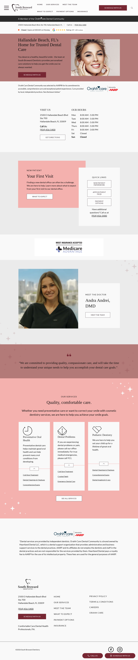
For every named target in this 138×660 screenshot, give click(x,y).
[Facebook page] (111, 649)
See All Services (69, 498)
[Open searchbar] (132, 7)
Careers (94, 607)
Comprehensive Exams (31, 485)
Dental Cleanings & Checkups (34, 480)
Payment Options (65, 11)
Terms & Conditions (101, 602)
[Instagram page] (119, 649)
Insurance (82, 11)
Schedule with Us (112, 8)
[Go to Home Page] (22, 8)
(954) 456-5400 (80, 25)
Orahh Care (96, 613)
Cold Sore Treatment (30, 475)
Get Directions (52, 137)
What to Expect (45, 11)
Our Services (52, 4)
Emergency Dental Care (66, 481)
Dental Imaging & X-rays (101, 480)
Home (40, 4)
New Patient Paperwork (99, 184)
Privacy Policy (98, 596)
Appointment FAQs (99, 193)
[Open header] (6, 7)
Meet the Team (70, 4)
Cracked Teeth (63, 476)
